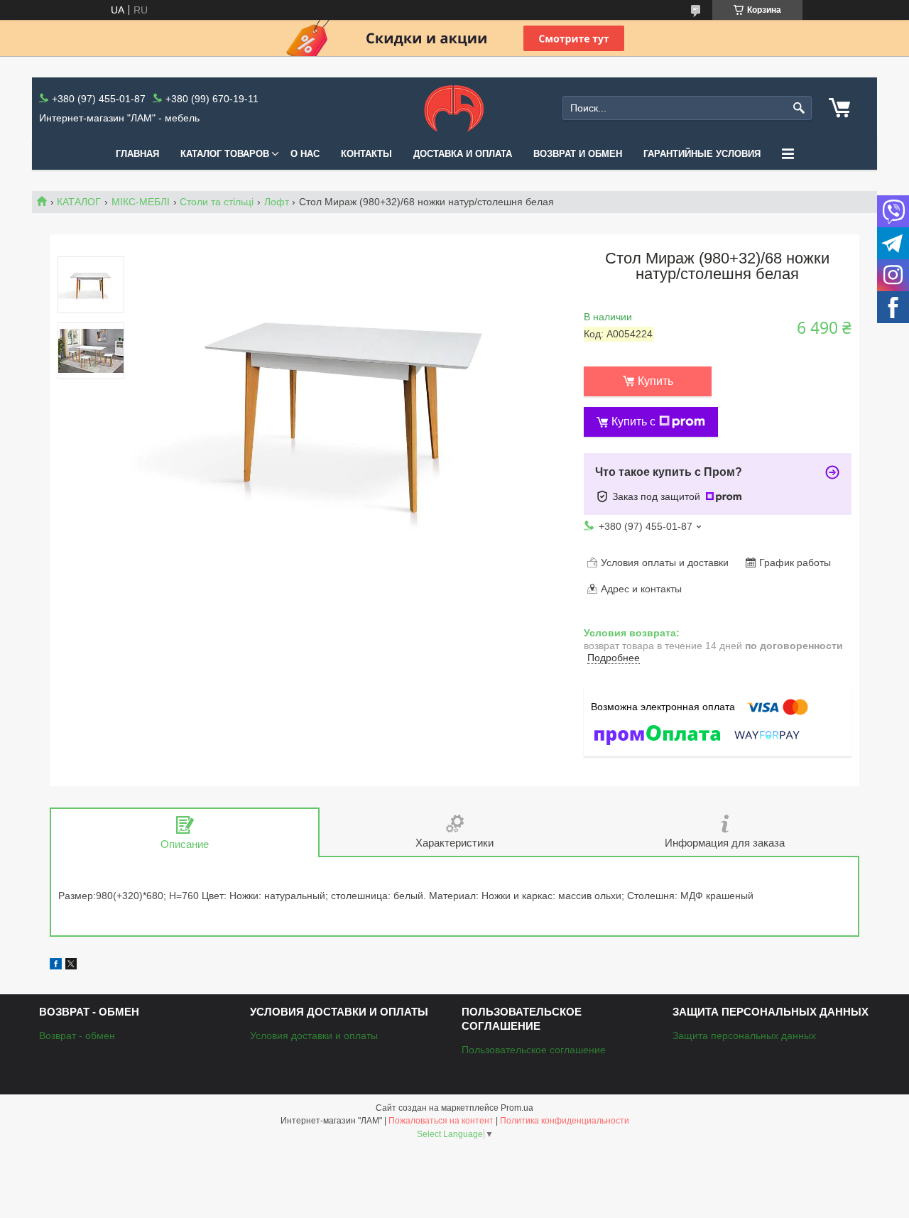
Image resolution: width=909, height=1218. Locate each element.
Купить (655, 381)
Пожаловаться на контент (441, 1121)
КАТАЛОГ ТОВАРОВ (224, 153)
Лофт (276, 201)
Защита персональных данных (744, 1035)
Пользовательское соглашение (534, 1049)
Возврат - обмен (77, 1035)
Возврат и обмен (577, 153)
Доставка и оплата (462, 153)
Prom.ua (517, 1108)
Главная (137, 153)
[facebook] (56, 966)
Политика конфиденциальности (564, 1121)
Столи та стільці (217, 201)
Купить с (633, 421)
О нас (305, 153)
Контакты (366, 153)
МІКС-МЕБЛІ (140, 201)
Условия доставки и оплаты (314, 1035)
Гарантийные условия (702, 153)
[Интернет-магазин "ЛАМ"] (454, 107)
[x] (71, 966)
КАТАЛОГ (79, 201)
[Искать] (799, 108)
